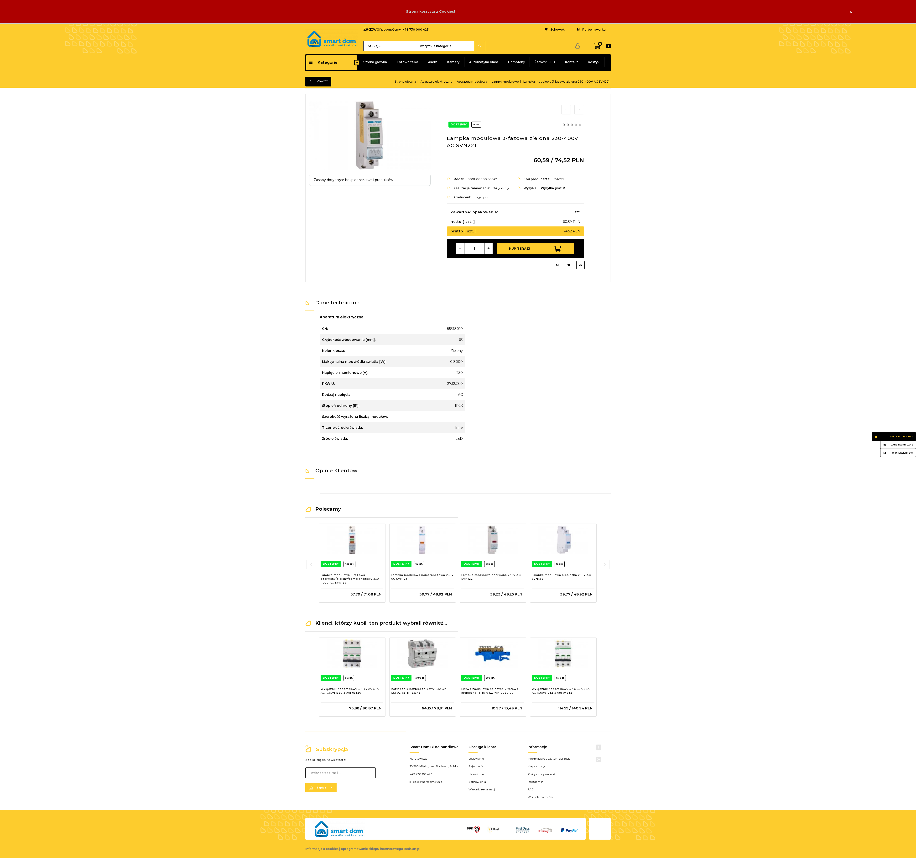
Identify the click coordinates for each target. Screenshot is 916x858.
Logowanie (476, 758)
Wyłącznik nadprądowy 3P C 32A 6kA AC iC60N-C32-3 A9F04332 (561, 690)
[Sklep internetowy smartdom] (331, 38)
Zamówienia (477, 781)
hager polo (481, 197)
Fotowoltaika (407, 62)
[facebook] (598, 747)
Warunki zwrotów (540, 797)
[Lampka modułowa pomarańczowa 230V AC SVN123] (422, 540)
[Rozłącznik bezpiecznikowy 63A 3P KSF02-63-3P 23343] (422, 653)
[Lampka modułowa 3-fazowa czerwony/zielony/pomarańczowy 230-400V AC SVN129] (352, 540)
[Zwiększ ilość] (488, 248)
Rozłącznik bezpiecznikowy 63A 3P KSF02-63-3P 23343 (418, 690)
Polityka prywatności (542, 774)
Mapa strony (536, 766)
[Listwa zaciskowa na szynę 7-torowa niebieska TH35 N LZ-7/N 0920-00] (492, 653)
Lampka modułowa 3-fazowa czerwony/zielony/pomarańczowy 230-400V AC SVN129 (350, 578)
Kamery (453, 62)
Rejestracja (475, 766)
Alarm (432, 62)
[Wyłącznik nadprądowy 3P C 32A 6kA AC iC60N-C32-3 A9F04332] (563, 653)
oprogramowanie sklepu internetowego (372, 849)
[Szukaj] (479, 46)
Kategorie (328, 62)
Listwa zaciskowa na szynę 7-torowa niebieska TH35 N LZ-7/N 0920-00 (489, 690)
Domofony (516, 62)
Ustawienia (476, 774)
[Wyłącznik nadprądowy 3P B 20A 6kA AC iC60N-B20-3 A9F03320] (352, 653)
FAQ (531, 789)
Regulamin (535, 781)
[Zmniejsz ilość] (460, 248)
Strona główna (375, 62)
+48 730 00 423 (421, 774)
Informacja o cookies (321, 849)
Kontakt (571, 62)
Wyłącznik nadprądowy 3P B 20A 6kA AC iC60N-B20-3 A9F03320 (350, 690)
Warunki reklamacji (481, 789)
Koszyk (593, 62)
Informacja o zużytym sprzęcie (549, 758)
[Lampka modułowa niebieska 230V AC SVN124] (563, 540)
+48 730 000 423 (416, 29)
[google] (598, 759)
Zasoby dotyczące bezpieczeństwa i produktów (353, 180)
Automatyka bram (483, 62)
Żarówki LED (545, 62)
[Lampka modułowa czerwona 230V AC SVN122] (492, 540)
